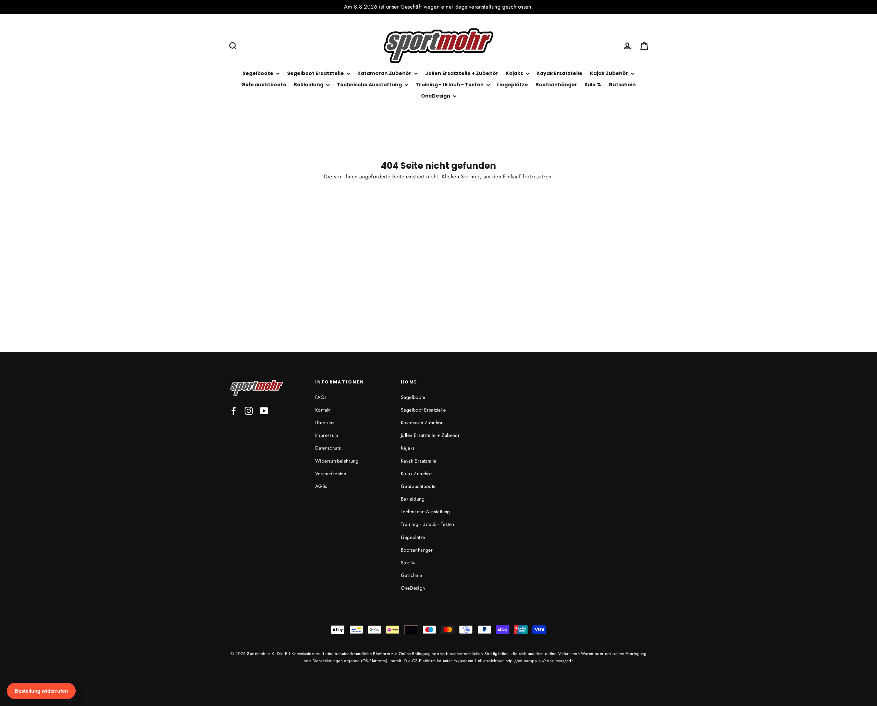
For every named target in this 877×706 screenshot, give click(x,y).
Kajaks (515, 73)
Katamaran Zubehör (384, 73)
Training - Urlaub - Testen (450, 84)
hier (475, 176)
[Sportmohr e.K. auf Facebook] (234, 411)
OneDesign (436, 95)
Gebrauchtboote (263, 84)
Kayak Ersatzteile (559, 73)
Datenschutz (328, 447)
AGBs (321, 486)
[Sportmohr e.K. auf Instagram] (249, 411)
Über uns (324, 422)
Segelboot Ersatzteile (316, 73)
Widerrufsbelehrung (336, 460)
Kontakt (323, 409)
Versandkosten (330, 473)
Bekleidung (309, 84)
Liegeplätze (512, 84)
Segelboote (258, 73)
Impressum (326, 435)
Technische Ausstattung (370, 84)
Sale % (592, 84)
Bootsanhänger (556, 84)
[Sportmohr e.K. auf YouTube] (264, 411)
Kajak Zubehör (609, 73)
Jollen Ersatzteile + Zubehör (461, 73)
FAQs (321, 397)
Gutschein (622, 84)
